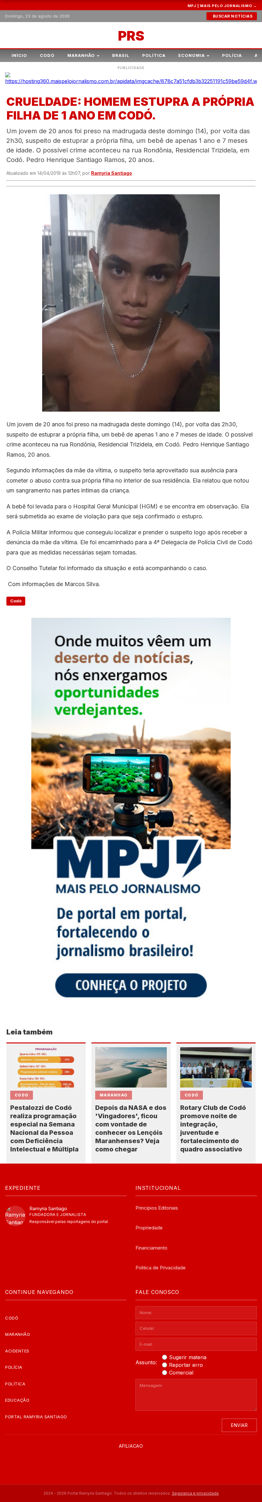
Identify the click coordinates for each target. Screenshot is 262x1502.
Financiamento (151, 1248)
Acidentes (17, 1350)
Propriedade (149, 1228)
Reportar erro (186, 1365)
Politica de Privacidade (160, 1268)
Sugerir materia (187, 1357)
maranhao (113, 1095)
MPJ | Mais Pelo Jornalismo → (222, 6)
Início (19, 55)
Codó (47, 55)
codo (21, 1095)
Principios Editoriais (156, 1208)
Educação (17, 1400)
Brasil (120, 55)
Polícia (232, 55)
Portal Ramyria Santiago (36, 1416)
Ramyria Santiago (111, 173)
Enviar (239, 1425)
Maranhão (81, 55)
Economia (191, 55)
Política (154, 55)
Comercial (181, 1372)
